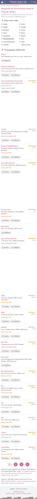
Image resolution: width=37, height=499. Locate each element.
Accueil (2, 2)
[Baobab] (18, 329)
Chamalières (6, 36)
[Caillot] (18, 435)
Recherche (35, 2)
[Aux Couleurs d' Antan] (18, 241)
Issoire (23, 24)
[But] (18, 389)
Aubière (5, 27)
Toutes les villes (25, 44)
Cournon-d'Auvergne (9, 41)
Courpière (6, 44)
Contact (18, 493)
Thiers (23, 41)
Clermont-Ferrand (8, 38)
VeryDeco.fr (21, 491)
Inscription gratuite (26, 493)
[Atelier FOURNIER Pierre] (18, 149)
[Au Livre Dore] (18, 213)
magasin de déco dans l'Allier (9, 475)
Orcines (23, 36)
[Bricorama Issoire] (18, 373)
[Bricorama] (18, 359)
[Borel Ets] (18, 344)
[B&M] (18, 299)
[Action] (18, 55)
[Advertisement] (18, 273)
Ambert (5, 24)
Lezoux (23, 30)
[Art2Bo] (18, 133)
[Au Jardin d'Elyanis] (18, 165)
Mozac (23, 33)
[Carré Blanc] (18, 451)
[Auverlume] (18, 227)
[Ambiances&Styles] (18, 68)
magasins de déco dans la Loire (20, 473)
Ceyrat (5, 33)
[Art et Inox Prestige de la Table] (18, 84)
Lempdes (23, 27)
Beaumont (6, 30)
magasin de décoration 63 (16, 483)
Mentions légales (10, 493)
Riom (22, 38)
